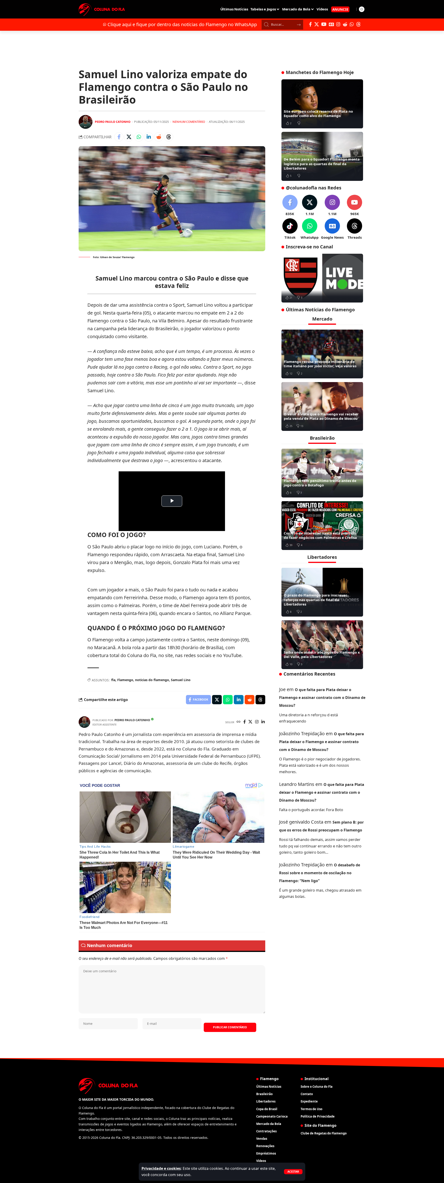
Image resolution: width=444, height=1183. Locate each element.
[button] (293, 1171)
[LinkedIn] (263, 722)
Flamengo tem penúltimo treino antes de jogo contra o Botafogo (320, 482)
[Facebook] (310, 24)
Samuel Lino (181, 680)
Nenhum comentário (189, 122)
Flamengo (125, 680)
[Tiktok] (290, 229)
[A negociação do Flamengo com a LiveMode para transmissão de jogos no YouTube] (322, 278)
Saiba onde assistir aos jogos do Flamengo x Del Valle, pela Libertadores (322, 654)
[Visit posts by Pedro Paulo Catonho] (85, 122)
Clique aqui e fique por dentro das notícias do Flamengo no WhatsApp (182, 24)
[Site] (238, 722)
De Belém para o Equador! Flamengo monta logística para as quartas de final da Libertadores (322, 163)
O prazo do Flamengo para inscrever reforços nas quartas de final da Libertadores (315, 599)
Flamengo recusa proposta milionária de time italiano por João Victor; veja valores (320, 363)
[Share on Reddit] (158, 137)
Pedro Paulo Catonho (112, 122)
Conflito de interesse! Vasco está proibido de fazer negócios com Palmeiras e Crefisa (320, 535)
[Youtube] (354, 205)
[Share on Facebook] (118, 137)
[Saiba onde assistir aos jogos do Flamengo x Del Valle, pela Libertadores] (322, 644)
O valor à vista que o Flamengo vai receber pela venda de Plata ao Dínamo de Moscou (321, 416)
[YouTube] (324, 24)
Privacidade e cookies (161, 1168)
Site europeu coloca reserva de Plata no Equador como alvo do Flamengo (318, 113)
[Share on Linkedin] (148, 137)
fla (113, 680)
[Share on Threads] (168, 137)
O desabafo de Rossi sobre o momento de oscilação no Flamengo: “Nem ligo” (319, 872)
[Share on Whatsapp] (138, 137)
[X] (316, 24)
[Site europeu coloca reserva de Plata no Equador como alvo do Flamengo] (322, 103)
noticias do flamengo (152, 680)
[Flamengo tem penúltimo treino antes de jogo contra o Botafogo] (322, 472)
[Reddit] (345, 24)
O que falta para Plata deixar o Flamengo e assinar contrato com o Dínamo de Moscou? (322, 697)
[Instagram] (338, 24)
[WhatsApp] (351, 24)
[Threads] (358, 24)
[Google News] (331, 24)
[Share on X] (128, 137)
